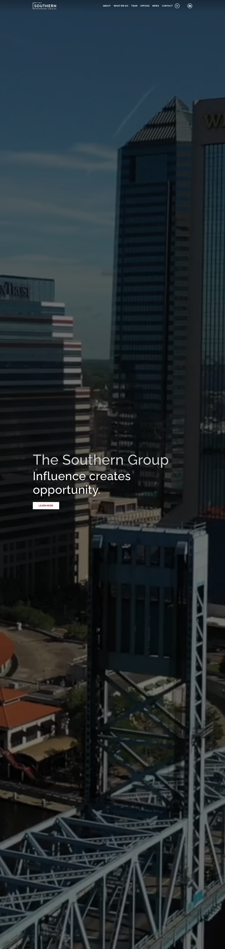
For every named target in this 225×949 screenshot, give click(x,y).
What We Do (121, 6)
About (107, 6)
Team (134, 6)
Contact (167, 6)
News (155, 6)
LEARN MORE (46, 505)
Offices (144, 6)
